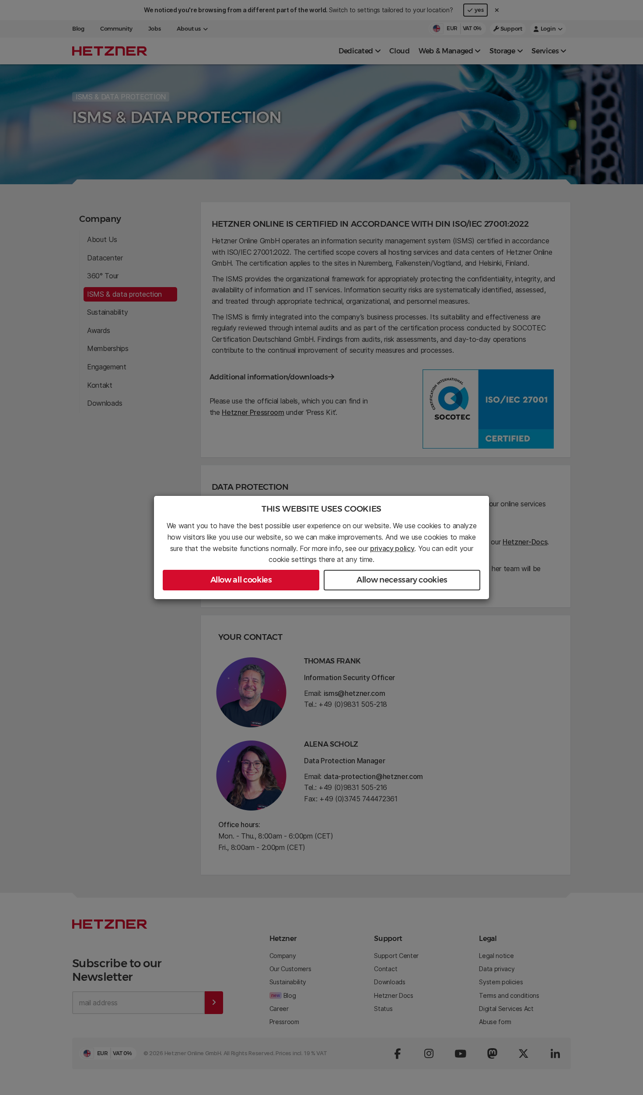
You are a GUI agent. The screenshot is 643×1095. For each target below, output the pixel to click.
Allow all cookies (241, 580)
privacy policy (392, 548)
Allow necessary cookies (401, 580)
